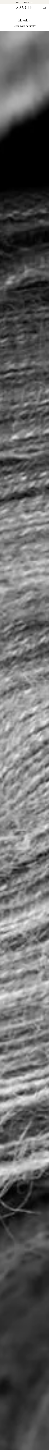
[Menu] (5, 7)
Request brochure (24, 2)
